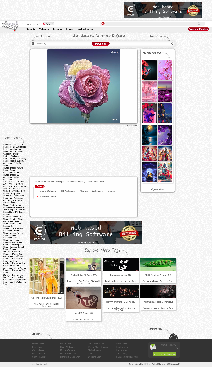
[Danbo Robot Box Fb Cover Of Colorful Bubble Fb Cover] (83, 264)
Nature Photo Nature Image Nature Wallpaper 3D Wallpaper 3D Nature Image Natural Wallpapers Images (14, 210)
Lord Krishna (121, 350)
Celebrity (30, 29)
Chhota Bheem (39, 350)
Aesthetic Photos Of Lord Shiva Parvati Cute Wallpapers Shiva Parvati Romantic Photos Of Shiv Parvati (14, 268)
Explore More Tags (102, 250)
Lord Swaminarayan (69, 353)
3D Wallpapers (94, 350)
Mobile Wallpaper (48, 191)
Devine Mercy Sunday (98, 347)
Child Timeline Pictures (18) (158, 275)
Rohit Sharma (122, 347)
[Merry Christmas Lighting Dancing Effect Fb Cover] (121, 291)
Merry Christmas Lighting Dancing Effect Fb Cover (120, 309)
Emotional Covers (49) (120, 275)
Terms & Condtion (136, 364)
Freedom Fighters (198, 29)
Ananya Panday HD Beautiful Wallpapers (46, 305)
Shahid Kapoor (38, 357)
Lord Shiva (37, 347)
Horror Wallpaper (67, 347)
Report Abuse (132, 125)
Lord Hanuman (38, 353)
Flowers (84, 191)
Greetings (57, 29)
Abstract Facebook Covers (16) (158, 302)
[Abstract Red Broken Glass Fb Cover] (158, 291)
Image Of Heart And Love (83, 319)
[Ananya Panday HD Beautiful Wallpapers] (46, 276)
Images (69, 29)
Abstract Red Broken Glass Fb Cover (158, 308)
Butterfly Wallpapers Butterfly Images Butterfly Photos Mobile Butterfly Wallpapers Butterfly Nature (14, 161)
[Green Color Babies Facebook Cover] (158, 264)
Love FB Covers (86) (83, 313)
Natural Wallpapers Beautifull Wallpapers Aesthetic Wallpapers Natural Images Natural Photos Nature (13, 245)
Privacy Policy (151, 364)
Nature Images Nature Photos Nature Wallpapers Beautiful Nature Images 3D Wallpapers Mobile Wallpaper (13, 174)
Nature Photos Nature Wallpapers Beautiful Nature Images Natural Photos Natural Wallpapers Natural (13, 233)
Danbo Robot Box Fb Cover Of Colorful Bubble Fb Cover (83, 282)
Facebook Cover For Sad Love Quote (121, 281)
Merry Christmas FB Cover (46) (120, 302)
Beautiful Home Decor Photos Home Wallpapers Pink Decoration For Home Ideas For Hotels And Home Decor (14, 149)
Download (100, 43)
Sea (90, 353)
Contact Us (175, 364)
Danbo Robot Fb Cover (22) (84, 275)
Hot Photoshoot (67, 344)
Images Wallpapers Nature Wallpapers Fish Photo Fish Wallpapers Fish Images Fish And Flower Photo (13, 198)
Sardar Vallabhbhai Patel (127, 357)
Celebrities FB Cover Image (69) (46, 298)
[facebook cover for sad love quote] (121, 264)
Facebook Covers (85, 29)
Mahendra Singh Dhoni (70, 357)
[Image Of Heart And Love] (83, 298)
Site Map (161, 364)
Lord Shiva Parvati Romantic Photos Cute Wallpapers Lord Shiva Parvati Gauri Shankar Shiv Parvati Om (13, 256)
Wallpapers (44, 29)
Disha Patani (122, 344)
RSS (168, 364)
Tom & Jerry (121, 353)
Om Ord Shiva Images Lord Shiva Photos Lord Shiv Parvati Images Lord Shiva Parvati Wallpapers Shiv (14, 279)
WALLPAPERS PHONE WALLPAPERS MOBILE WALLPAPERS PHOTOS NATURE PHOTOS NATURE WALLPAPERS (14, 186)
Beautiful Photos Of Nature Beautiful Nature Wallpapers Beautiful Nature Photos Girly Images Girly (13, 221)
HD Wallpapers (68, 191)
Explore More (157, 189)
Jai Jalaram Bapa (96, 344)
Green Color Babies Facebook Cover (158, 281)
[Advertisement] (65, 9)
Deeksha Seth (94, 357)
